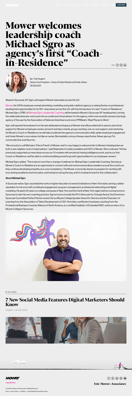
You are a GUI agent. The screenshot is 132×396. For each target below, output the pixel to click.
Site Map (22, 391)
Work (59, 5)
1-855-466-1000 (10, 383)
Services (76, 5)
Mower (9, 105)
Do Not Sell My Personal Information (37, 391)
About (66, 5)
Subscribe (121, 5)
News (85, 5)
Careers (95, 5)
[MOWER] (12, 5)
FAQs (7, 391)
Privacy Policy (15, 391)
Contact (105, 5)
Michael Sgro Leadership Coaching (46, 112)
